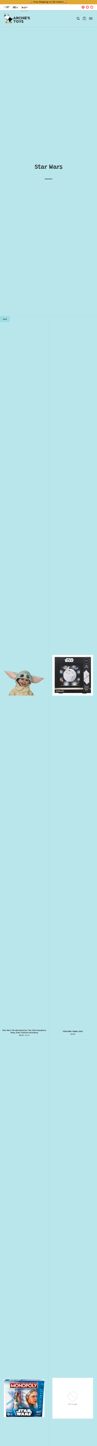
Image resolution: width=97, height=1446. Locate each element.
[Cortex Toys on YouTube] (92, 7)
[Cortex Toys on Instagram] (87, 7)
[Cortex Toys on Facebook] (83, 7)
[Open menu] (90, 18)
